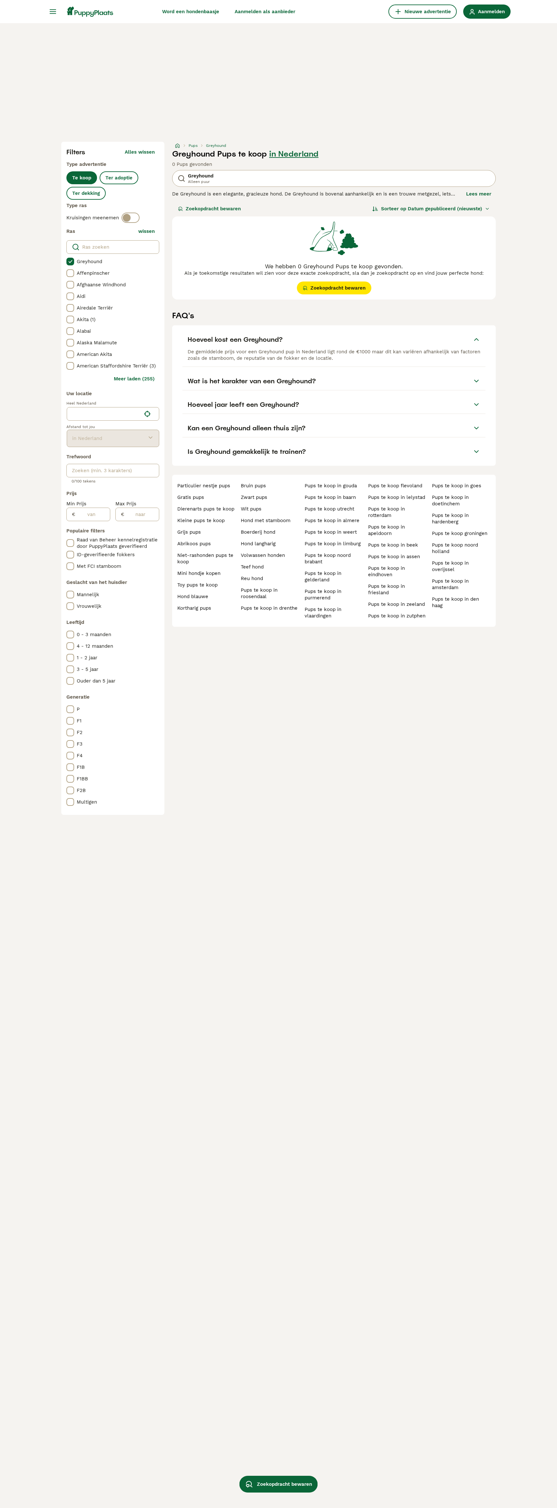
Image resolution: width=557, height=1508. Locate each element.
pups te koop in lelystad (396, 497)
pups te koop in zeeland (396, 604)
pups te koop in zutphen (396, 616)
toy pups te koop (197, 585)
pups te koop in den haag (455, 602)
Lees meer (478, 194)
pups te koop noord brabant (328, 558)
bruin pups (253, 486)
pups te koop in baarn (330, 497)
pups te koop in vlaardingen (323, 612)
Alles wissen (140, 152)
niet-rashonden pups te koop (205, 558)
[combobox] (104, 413)
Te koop (81, 178)
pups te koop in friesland (386, 589)
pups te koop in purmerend (323, 594)
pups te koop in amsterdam (450, 584)
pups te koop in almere (332, 520)
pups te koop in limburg (333, 544)
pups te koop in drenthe (269, 608)
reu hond (252, 578)
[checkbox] (70, 261)
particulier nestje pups (203, 486)
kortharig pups (194, 608)
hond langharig (258, 544)
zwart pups (254, 497)
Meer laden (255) (134, 379)
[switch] (131, 218)
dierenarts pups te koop (205, 509)
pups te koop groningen (459, 533)
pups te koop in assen (394, 556)
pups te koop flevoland (395, 486)
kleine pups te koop (201, 520)
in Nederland (293, 153)
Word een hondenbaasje (190, 11)
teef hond (252, 567)
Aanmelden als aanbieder (265, 11)
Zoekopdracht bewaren (213, 209)
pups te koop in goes (456, 486)
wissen (146, 231)
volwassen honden (263, 555)
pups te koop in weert (331, 532)
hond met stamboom (265, 520)
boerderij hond (258, 532)
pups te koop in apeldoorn (386, 530)
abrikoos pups (194, 544)
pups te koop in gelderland (323, 576)
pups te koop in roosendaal (259, 593)
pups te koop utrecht (329, 509)
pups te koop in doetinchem (450, 500)
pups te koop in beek (393, 545)
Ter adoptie (118, 178)
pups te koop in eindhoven (386, 571)
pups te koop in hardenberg (450, 518)
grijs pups (189, 532)
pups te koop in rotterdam (386, 512)
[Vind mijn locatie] (147, 413)
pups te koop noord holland (455, 548)
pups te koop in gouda (331, 486)
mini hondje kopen (198, 573)
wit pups (251, 509)
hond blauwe (192, 596)
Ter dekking (86, 193)
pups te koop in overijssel (450, 566)
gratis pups (190, 497)
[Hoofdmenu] (52, 11)
